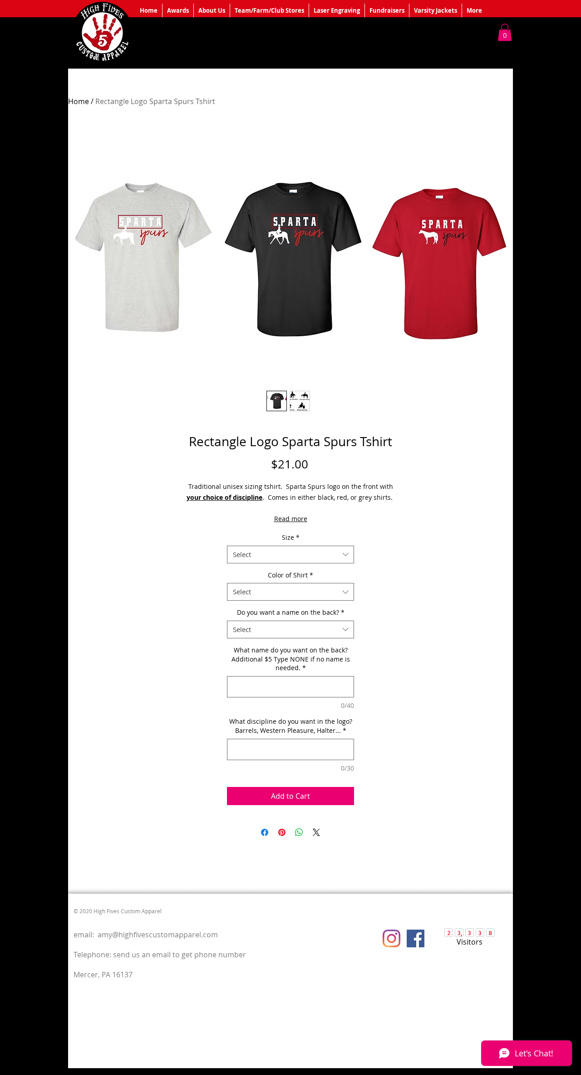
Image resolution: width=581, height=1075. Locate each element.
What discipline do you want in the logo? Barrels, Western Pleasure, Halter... (290, 726)
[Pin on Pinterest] (281, 832)
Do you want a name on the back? (291, 612)
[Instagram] (391, 938)
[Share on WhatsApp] (299, 832)
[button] (504, 32)
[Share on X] (316, 832)
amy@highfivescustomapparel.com (158, 935)
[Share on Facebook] (264, 832)
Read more (290, 518)
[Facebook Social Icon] (415, 938)
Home (78, 101)
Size (291, 537)
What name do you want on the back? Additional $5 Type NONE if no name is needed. (290, 659)
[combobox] (290, 554)
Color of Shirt (290, 575)
